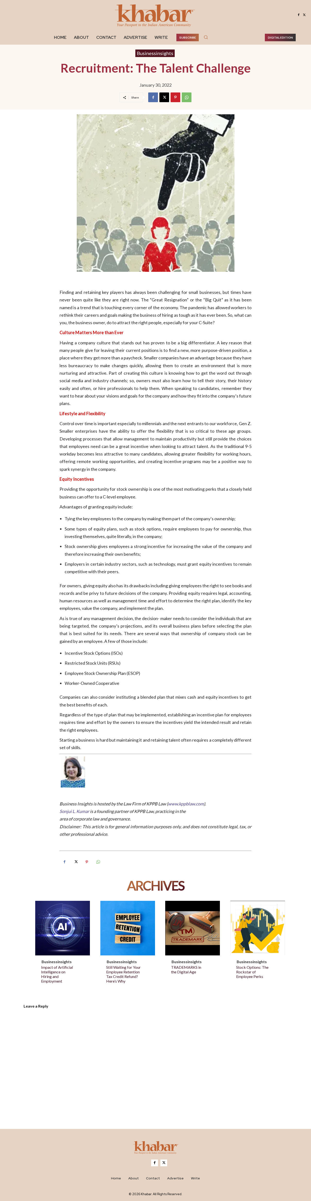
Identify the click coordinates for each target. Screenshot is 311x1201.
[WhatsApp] (186, 97)
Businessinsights (155, 53)
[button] (206, 37)
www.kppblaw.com (186, 803)
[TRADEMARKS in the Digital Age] (192, 928)
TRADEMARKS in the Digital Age (186, 969)
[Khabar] (155, 15)
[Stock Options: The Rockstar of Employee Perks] (257, 928)
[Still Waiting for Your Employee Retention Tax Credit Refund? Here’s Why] (127, 928)
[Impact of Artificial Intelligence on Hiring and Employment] (62, 928)
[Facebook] (299, 15)
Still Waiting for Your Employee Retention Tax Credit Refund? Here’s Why (123, 974)
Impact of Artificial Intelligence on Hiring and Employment (57, 974)
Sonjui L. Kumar (75, 811)
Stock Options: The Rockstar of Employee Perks (252, 972)
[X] (304, 15)
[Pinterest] (175, 97)
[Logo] (155, 1148)
